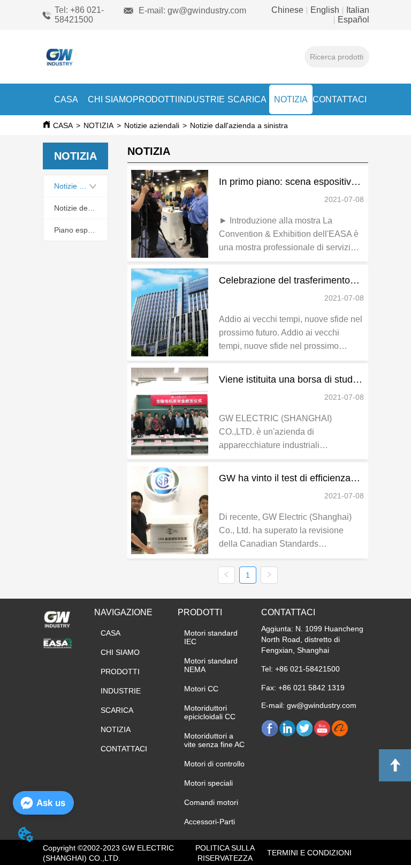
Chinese (288, 9)
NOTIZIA (291, 99)
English (324, 9)
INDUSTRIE (201, 99)
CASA (66, 99)
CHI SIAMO (110, 99)
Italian (356, 9)
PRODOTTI (155, 99)
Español (352, 19)
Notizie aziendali (151, 125)
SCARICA (247, 99)
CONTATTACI (340, 99)
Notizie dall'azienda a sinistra (239, 125)
